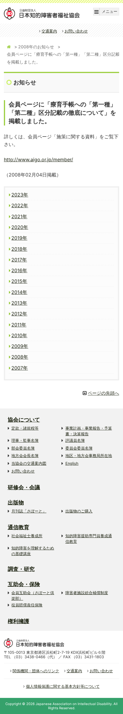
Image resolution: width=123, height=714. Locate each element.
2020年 (19, 227)
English (72, 463)
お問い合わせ (76, 31)
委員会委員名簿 (79, 448)
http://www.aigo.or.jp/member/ (38, 159)
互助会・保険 (24, 584)
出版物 (16, 502)
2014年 (19, 292)
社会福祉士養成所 (26, 536)
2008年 (19, 357)
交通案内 (49, 31)
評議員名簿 (75, 440)
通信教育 (18, 527)
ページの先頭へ (103, 393)
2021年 (19, 216)
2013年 (19, 303)
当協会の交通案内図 (28, 463)
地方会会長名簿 (25, 455)
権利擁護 (18, 621)
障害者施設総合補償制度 (86, 593)
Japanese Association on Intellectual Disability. (74, 704)
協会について (24, 419)
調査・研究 (21, 569)
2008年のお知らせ (36, 46)
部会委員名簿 (23, 448)
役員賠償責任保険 (26, 605)
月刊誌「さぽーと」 (28, 511)
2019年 (19, 238)
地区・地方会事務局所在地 (88, 455)
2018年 (19, 249)
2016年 (19, 270)
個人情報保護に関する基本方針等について (63, 686)
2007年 (19, 368)
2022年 (19, 205)
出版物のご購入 (79, 511)
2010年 (19, 335)
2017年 (19, 260)
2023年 (19, 195)
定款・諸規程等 (25, 428)
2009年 (19, 346)
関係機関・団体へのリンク (36, 671)
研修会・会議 (24, 487)
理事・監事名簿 (25, 440)
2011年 (18, 325)
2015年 (19, 281)
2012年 (19, 314)
